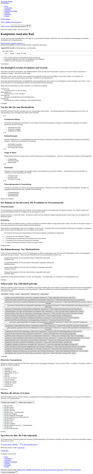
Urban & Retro (44, 294)
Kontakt (6, 16)
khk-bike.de (21, 447)
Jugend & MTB (25, 294)
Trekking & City (35, 294)
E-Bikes (12, 294)
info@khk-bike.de (16, 22)
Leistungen (7, 9)
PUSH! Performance (75, 470)
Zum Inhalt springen (6, 1)
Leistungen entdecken (17, 43)
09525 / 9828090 (6, 22)
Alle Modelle (4, 294)
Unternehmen (8, 8)
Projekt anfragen (5, 19)
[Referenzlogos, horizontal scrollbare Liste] (46, 417)
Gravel (17, 294)
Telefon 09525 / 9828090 (24, 470)
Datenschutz (59, 470)
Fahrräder (7, 13)
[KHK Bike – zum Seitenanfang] (5, 3)
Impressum (53, 470)
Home (6, 6)
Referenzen (7, 14)
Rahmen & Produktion (10, 11)
